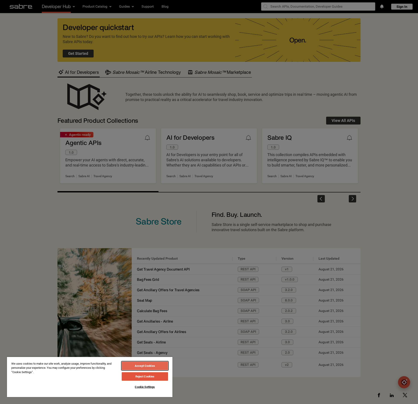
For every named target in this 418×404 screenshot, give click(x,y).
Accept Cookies (145, 365)
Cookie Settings (145, 387)
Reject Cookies (145, 376)
